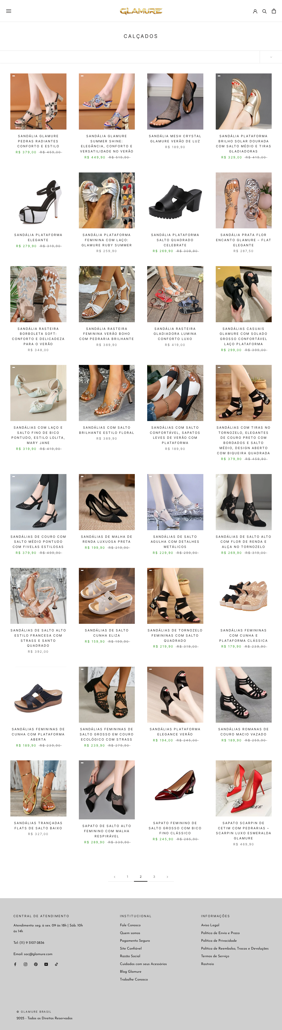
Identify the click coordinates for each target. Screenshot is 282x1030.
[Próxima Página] (167, 877)
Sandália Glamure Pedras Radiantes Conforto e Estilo (38, 141)
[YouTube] (46, 964)
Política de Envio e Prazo (220, 933)
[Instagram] (25, 964)
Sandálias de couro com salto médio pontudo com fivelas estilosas (38, 542)
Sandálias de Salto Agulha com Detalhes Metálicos (175, 542)
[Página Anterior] (114, 877)
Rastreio (207, 964)
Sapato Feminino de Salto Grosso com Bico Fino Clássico (175, 828)
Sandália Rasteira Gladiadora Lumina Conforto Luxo (175, 334)
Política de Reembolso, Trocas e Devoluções (235, 948)
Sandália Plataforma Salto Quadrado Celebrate (175, 240)
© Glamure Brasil (34, 1011)
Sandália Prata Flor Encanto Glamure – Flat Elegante (243, 240)
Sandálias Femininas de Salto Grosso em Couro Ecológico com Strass (107, 734)
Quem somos (130, 933)
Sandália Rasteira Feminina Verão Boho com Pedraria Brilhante (106, 334)
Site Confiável (131, 948)
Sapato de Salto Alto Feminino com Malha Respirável (106, 831)
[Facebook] (15, 964)
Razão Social (130, 956)
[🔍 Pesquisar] (264, 11)
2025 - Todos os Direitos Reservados (44, 1018)
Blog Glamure (130, 971)
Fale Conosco (130, 925)
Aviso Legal (210, 925)
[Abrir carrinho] (274, 11)
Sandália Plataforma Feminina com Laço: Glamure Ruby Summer (107, 240)
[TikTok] (56, 964)
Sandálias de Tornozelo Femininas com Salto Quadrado (175, 635)
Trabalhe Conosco (134, 979)
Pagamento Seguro (135, 941)
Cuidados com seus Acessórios (143, 964)
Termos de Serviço (215, 956)
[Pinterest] (36, 964)
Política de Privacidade (219, 941)
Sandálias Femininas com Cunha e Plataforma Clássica (243, 635)
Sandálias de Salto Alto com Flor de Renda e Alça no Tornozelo (243, 542)
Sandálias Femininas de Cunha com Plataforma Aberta (38, 734)
